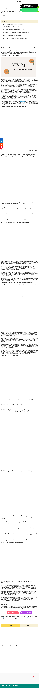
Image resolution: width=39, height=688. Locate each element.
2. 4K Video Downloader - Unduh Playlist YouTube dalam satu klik (14, 27)
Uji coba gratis (15, 612)
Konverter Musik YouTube (14, 608)
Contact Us (18, 676)
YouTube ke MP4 (18, 145)
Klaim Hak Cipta (4, 631)
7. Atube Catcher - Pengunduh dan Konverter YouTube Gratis (14, 35)
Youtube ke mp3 (22, 101)
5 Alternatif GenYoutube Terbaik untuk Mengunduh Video (11, 641)
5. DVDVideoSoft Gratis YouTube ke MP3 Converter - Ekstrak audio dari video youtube (18, 32)
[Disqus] (19, 659)
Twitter (27, 617)
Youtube (4, 617)
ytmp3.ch (19, 1)
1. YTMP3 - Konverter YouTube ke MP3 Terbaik (12, 26)
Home (17, 678)
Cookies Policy (3, 678)
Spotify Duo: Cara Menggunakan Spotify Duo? (9, 643)
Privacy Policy (11, 678)
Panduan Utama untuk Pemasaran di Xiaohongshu (10, 639)
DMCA (10, 676)
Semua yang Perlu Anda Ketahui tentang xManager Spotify (11, 645)
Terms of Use (3, 676)
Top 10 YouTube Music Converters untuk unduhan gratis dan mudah (14, 24)
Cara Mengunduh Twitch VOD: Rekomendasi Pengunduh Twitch (12, 637)
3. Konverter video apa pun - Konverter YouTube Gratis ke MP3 (14, 29)
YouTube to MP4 (26, 678)
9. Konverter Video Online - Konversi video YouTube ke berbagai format (15, 38)
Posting (5, 8)
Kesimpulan (4, 42)
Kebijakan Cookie (5, 633)
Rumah (2, 8)
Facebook (24, 617)
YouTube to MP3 (26, 676)
